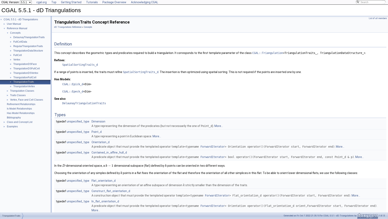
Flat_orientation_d (104, 180)
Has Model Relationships (21, 113)
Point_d (97, 131)
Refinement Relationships (21, 104)
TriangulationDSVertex (25, 73)
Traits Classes (18, 95)
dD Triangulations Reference (67, 27)
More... (218, 126)
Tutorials (92, 2)
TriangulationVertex (24, 86)
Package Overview (114, 2)
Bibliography (14, 117)
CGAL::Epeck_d (72, 91)
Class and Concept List (19, 122)
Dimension (98, 121)
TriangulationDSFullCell (26, 68)
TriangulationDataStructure (28, 50)
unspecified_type (78, 121)
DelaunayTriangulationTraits (29, 37)
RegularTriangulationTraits (28, 46)
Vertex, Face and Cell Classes (26, 99)
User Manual (14, 24)
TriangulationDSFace (25, 64)
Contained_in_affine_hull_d (109, 152)
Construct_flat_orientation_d (111, 191)
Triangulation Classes (22, 90)
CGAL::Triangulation (267, 53)
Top (53, 2)
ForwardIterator (212, 146)
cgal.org (41, 2)
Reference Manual (17, 28)
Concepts (15, 32)
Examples (12, 126)
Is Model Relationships (19, 108)
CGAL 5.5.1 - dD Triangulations (21, 19)
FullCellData (20, 41)
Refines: (59, 60)
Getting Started (71, 2)
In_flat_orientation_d (105, 201)
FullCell (17, 55)
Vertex (16, 59)
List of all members (378, 18)
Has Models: (62, 79)
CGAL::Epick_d (72, 84)
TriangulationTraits (23, 82)
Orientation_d (101, 142)
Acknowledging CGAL (144, 2)
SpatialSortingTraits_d (80, 64)
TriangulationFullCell (24, 77)
